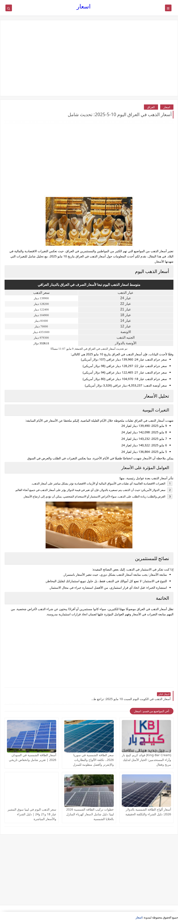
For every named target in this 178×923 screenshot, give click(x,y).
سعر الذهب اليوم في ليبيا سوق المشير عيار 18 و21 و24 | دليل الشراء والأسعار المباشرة (32, 814)
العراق (151, 107)
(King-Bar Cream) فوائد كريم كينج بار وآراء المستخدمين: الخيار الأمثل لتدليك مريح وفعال (146, 760)
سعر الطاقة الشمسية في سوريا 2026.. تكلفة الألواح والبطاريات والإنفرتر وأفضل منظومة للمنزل (93, 760)
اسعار (84, 6)
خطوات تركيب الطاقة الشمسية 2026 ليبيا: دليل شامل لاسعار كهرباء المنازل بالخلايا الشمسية (90, 814)
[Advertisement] (89, 58)
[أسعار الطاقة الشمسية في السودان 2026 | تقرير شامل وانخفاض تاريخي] (31, 736)
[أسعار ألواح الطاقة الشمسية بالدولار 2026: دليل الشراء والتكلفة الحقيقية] (146, 790)
